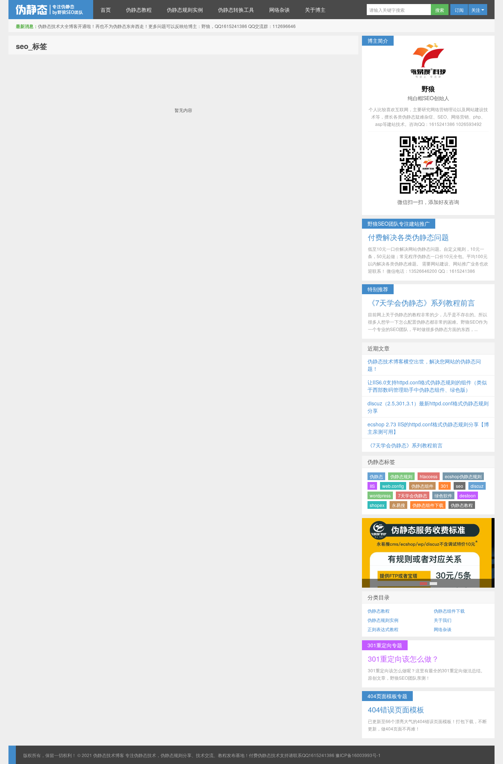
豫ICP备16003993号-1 (358, 755)
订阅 (459, 10)
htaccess (428, 476)
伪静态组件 (422, 486)
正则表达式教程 (382, 629)
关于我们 (442, 620)
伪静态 (376, 476)
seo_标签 (31, 46)
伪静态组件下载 (427, 505)
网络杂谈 (279, 9)
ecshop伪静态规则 (463, 476)
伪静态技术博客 (50, 9)
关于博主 (315, 9)
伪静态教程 (139, 9)
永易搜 (398, 505)
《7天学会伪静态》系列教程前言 (405, 445)
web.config (393, 486)
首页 (106, 9)
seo (459, 486)
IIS (372, 486)
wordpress (380, 495)
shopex (377, 505)
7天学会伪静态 (412, 495)
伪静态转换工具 (236, 9)
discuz (477, 486)
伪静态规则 (401, 476)
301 (445, 486)
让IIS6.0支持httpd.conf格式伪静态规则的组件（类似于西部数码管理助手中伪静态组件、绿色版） (427, 386)
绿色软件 (443, 495)
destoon (468, 495)
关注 (476, 10)
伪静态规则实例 (185, 9)
